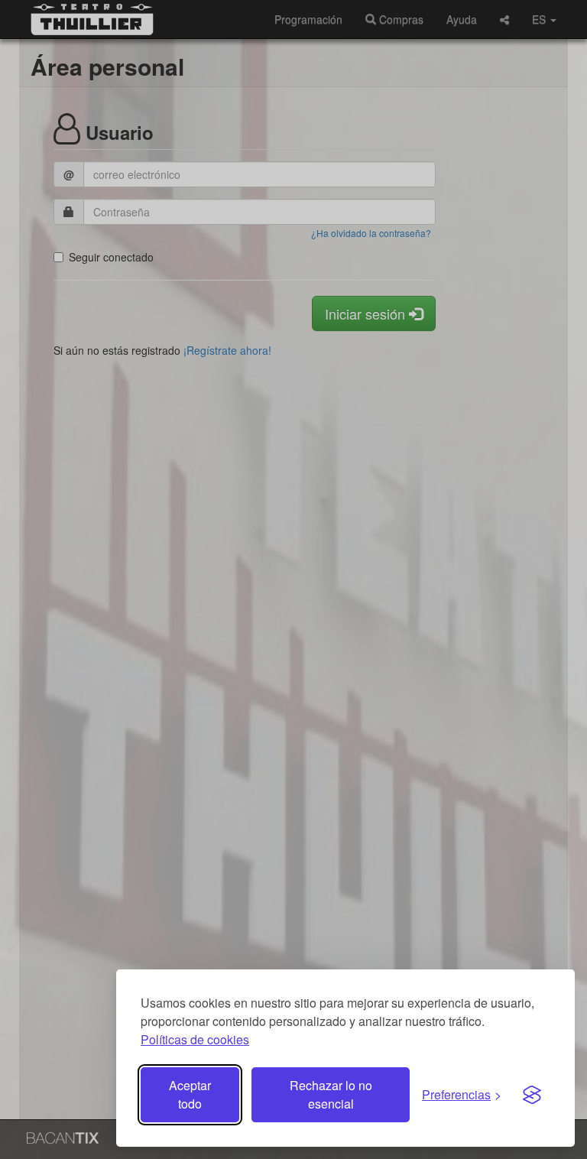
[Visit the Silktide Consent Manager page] (532, 1094)
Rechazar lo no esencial (331, 1094)
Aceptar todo (190, 1094)
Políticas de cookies (195, 1039)
